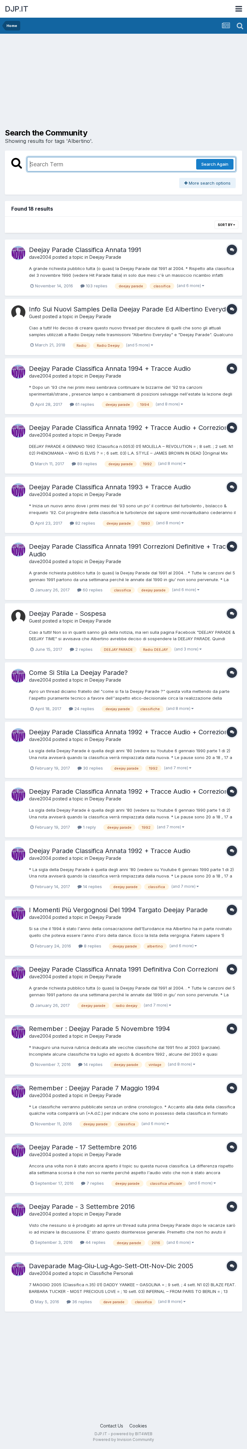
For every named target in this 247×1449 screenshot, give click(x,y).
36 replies (81, 1301)
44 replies (94, 1242)
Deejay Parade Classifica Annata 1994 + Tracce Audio (110, 368)
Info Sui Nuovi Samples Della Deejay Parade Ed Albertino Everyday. (131, 309)
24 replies (83, 708)
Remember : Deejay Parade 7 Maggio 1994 (94, 1088)
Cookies (138, 1425)
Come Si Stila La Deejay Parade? (78, 672)
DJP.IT (16, 8)
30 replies (92, 768)
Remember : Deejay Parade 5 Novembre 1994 (99, 1029)
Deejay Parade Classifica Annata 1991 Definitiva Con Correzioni (123, 969)
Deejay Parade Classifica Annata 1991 (85, 250)
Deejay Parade (105, 257)
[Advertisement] (80, 83)
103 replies (96, 285)
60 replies (92, 589)
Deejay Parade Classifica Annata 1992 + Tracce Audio (109, 851)
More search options (209, 183)
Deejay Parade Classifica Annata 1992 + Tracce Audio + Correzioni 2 (132, 732)
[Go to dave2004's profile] (18, 253)
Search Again (214, 164)
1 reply (89, 827)
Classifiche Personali (111, 1273)
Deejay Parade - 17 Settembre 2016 (83, 1147)
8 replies (92, 945)
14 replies (92, 886)
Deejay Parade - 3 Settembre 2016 (82, 1206)
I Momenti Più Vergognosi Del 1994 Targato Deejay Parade (118, 910)
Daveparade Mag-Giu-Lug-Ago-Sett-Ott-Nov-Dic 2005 (111, 1266)
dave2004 (40, 257)
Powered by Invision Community (123, 1439)
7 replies (94, 1183)
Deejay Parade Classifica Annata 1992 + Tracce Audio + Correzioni (129, 791)
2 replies (83, 649)
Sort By (225, 225)
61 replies (84, 404)
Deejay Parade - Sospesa (67, 613)
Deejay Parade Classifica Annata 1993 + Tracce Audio (110, 487)
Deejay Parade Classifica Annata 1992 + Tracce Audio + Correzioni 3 (132, 428)
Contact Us (111, 1425)
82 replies (84, 523)
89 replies (86, 463)
